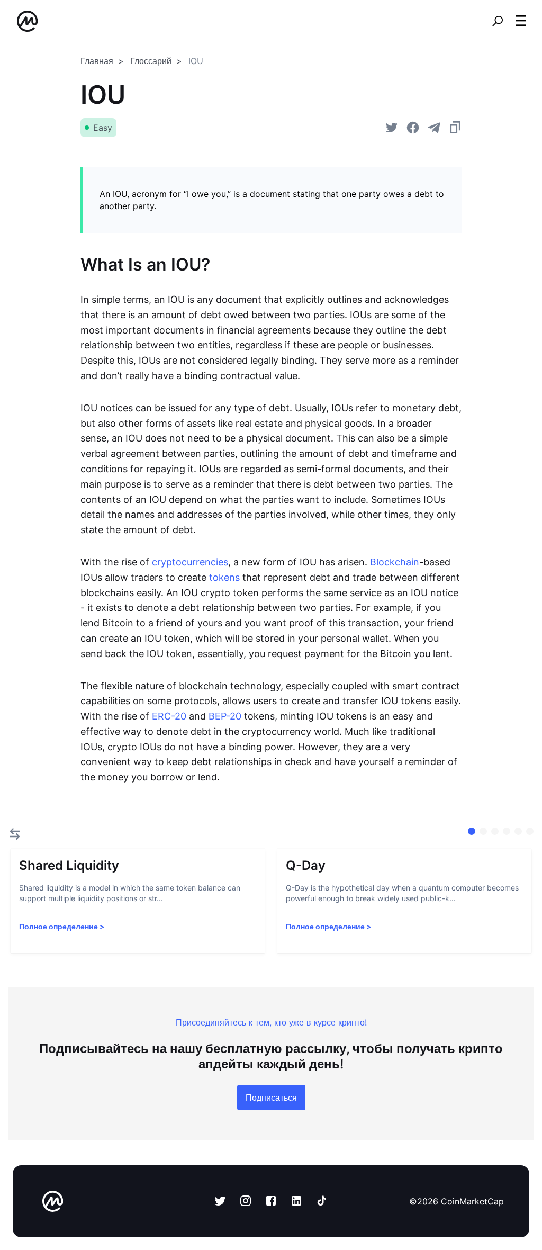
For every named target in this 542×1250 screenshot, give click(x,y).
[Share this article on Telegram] (434, 127)
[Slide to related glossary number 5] (530, 831)
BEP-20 (225, 716)
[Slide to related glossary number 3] (506, 831)
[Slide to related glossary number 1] (483, 831)
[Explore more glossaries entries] (14, 834)
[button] (520, 20)
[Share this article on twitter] (391, 127)
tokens (224, 577)
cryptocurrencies (190, 562)
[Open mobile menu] (520, 21)
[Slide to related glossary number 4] (518, 831)
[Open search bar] (497, 21)
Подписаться (271, 1097)
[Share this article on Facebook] (412, 127)
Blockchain (394, 562)
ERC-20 (169, 716)
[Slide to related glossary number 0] (471, 831)
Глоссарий (150, 61)
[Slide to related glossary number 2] (495, 831)
